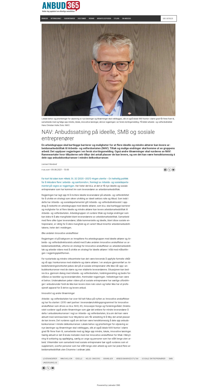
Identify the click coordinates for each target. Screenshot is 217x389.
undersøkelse (50, 363)
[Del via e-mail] (173, 170)
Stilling (116, 18)
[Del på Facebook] (165, 170)
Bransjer (45, 18)
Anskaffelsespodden (104, 18)
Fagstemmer (82, 18)
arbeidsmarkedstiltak (127, 359)
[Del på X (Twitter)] (169, 170)
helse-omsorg (93, 359)
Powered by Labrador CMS (108, 385)
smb (171, 359)
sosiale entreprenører (153, 359)
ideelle (79, 359)
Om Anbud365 (126, 18)
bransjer (108, 359)
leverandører (50, 359)
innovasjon (66, 359)
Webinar (91, 18)
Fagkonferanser (69, 18)
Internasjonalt (56, 18)
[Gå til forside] (61, 6)
